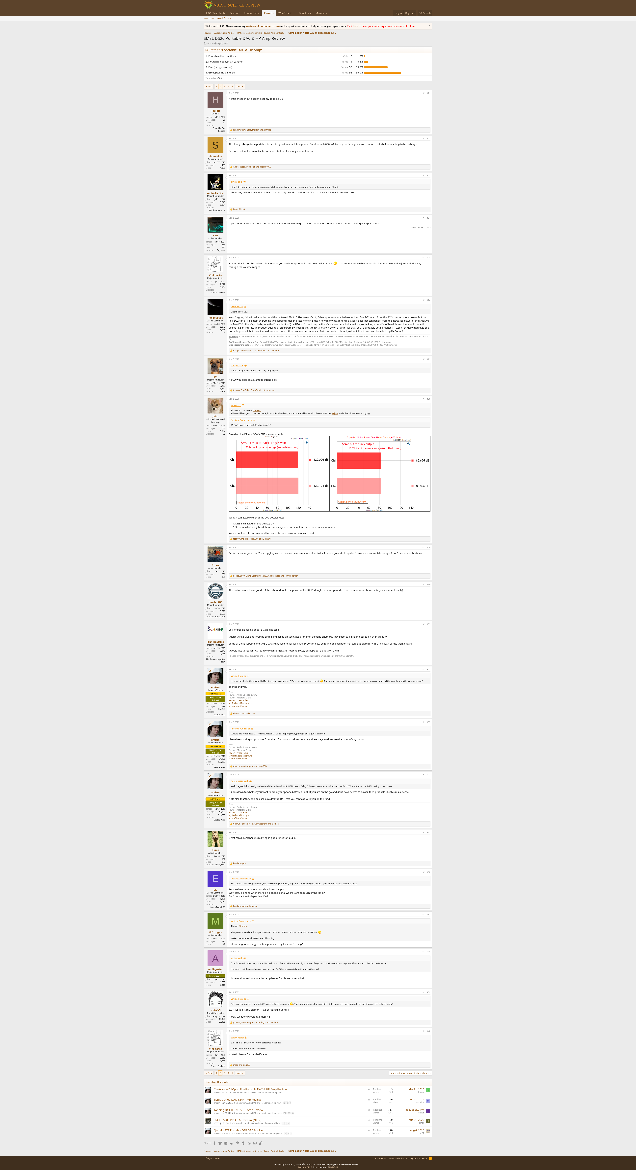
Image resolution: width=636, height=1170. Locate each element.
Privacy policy (413, 1158)
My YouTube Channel (238, 706)
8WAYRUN (333, 1167)
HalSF (421, 1133)
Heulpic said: (237, 365)
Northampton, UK (217, 210)
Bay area (221, 250)
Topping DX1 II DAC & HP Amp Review (238, 1110)
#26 (428, 300)
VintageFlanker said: (241, 878)
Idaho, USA (220, 864)
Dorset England (218, 292)
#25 (428, 257)
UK (224, 332)
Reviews (234, 13)
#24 (428, 217)
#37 (428, 914)
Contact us (380, 1158)
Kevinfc (421, 1092)
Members (321, 13)
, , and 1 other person (254, 390)
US (224, 433)
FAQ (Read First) (215, 13)
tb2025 (421, 1112)
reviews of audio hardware (263, 26)
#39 (428, 992)
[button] (294, 13)
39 (293, 1113)
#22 (428, 138)
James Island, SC (217, 907)
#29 (428, 547)
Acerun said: (237, 306)
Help (424, 1158)
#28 (428, 398)
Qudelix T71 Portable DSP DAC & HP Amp (240, 1130)
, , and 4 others (255, 1022)
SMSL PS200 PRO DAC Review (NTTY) (237, 1120)
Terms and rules (396, 1158)
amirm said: (236, 181)
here (356, 26)
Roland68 (420, 1102)
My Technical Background (240, 703)
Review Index (251, 13)
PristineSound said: (240, 728)
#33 (428, 722)
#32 (428, 669)
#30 (428, 584)
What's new (285, 13)
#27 (428, 359)
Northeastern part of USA (215, 660)
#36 (428, 872)
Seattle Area (219, 714)
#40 (428, 1031)
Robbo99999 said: (239, 781)
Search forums (224, 18)
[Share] (423, 93)
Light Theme (213, 1158)
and (244, 713)
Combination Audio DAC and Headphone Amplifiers (259, 1092)
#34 (428, 774)
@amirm (257, 410)
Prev (210, 86)
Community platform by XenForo (300, 1164)
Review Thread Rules (238, 700)
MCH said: (236, 405)
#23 (428, 175)
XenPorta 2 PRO (305, 1167)
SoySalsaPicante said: (241, 419)
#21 (428, 93)
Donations (305, 13)
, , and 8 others (256, 824)
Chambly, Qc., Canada (219, 129)
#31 (428, 624)
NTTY (216, 1123)
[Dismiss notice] (429, 26)
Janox (421, 1122)
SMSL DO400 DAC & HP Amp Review (237, 1099)
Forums (268, 13)
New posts (209, 18)
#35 (428, 832)
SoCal (222, 391)
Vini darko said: (238, 675)
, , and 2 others (252, 130)
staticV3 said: (237, 1037)
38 (289, 1113)
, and (252, 167)
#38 (428, 951)
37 (285, 1113)
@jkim (335, 413)
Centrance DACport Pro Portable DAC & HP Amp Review (250, 1089)
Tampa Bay (220, 616)
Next (239, 86)
